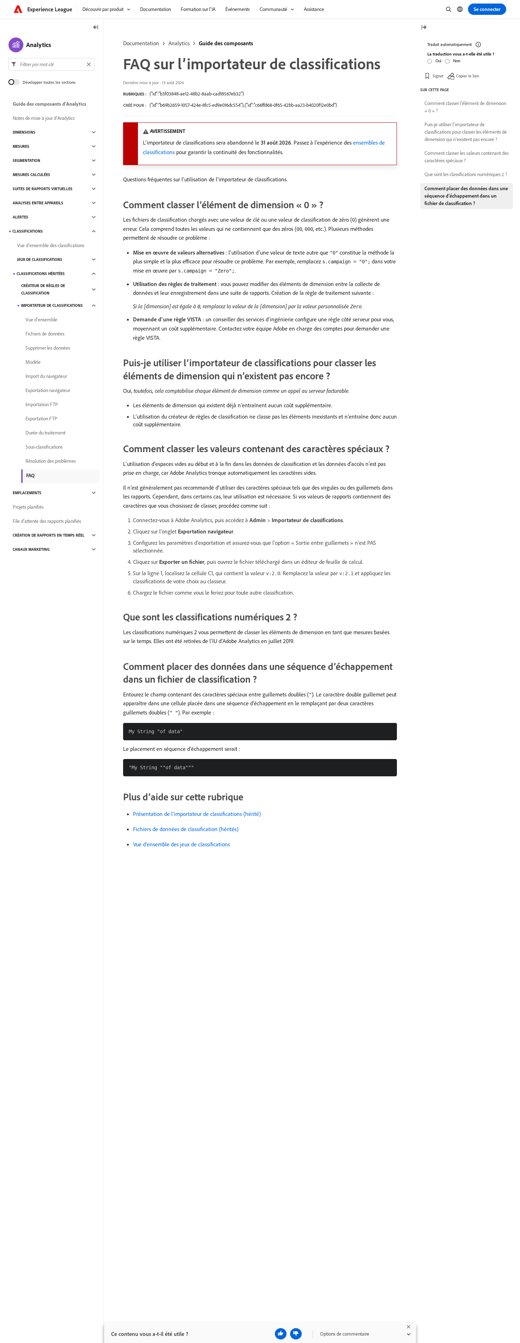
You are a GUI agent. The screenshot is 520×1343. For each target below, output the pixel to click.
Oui (438, 60)
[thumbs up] (281, 1333)
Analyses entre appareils (38, 202)
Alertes (20, 217)
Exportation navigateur (47, 390)
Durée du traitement (45, 433)
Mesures (21, 146)
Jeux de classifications (39, 259)
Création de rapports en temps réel (49, 535)
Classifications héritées (41, 273)
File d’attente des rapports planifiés (47, 521)
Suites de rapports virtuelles (43, 188)
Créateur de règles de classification (43, 289)
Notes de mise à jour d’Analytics (44, 118)
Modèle (33, 362)
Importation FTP (41, 404)
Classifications (27, 231)
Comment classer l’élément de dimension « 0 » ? (465, 107)
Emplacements (27, 492)
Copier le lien (467, 75)
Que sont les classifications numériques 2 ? (465, 174)
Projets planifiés (28, 507)
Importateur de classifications (52, 305)
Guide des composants (226, 43)
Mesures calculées (31, 174)
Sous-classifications (44, 447)
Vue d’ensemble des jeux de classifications (181, 844)
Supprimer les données (47, 348)
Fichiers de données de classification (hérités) (185, 829)
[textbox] (51, 64)
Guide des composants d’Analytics (49, 104)
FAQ (30, 475)
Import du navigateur (46, 376)
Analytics (179, 43)
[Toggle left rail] (96, 28)
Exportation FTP (41, 418)
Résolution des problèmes (50, 461)
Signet (438, 75)
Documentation (141, 43)
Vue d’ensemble (41, 319)
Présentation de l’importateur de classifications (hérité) (197, 813)
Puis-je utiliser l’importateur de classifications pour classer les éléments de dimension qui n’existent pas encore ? (465, 131)
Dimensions (24, 132)
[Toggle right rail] (424, 28)
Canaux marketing (31, 549)
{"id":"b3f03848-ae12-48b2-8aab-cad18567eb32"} (196, 93)
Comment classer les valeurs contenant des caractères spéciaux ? (466, 157)
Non (456, 60)
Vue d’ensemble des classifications (50, 245)
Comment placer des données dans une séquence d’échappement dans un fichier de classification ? (466, 195)
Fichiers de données (44, 334)
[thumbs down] (296, 1333)
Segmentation (26, 160)
